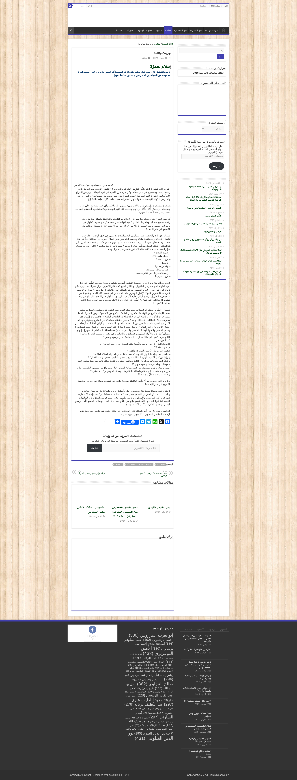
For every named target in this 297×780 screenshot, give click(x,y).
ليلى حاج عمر (140, 717)
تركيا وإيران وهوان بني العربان (91, 472)
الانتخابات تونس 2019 (154, 662)
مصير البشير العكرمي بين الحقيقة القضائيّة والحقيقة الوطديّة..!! (125, 512)
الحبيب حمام (157, 665)
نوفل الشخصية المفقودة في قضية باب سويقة (198, 727)
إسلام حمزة (161, 464)
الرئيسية (224, 30)
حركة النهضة (148, 670)
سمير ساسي (155, 680)
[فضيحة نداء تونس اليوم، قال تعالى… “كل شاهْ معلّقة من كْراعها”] (220, 639)
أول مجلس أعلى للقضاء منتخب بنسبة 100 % (197, 689)
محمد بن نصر (158, 721)
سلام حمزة (160, 66)
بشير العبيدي (144, 667)
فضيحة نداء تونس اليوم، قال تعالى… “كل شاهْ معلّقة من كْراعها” (197, 638)
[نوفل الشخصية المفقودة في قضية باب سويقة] (220, 729)
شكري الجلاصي (139, 680)
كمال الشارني (153, 714)
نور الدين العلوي (150, 733)
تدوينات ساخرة (180, 30)
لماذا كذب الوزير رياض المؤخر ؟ (200, 714)
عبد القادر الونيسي (155, 695)
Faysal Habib (114, 775)
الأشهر (223, 629)
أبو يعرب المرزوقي (151, 635)
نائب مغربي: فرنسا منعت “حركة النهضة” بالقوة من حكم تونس (198, 664)
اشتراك (95, 448)
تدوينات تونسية (211, 30)
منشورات (131, 30)
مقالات (168, 30)
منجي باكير (142, 725)
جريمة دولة (118, 464)
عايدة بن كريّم (144, 688)
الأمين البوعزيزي (157, 650)
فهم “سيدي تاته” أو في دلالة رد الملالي (153, 473)
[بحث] (70, 6)
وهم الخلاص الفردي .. (158, 507)
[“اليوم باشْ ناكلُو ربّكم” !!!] (220, 704)
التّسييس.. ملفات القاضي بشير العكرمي (91, 509)
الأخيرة (200, 629)
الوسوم (212, 629)
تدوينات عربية (196, 30)
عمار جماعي (146, 708)
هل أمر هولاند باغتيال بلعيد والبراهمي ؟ (197, 677)
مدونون (158, 30)
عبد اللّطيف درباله (143, 704)
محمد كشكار (157, 725)
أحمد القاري (156, 644)
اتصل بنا (203, 6)
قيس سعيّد (150, 713)
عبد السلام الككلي (135, 692)
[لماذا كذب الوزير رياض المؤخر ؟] (220, 717)
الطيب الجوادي (138, 665)
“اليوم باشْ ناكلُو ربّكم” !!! (197, 701)
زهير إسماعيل (159, 675)
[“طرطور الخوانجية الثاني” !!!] (220, 653)
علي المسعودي (164, 708)
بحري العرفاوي (164, 668)
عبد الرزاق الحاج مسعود (151, 690)
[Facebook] (92, 6)
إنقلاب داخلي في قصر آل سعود (199, 752)
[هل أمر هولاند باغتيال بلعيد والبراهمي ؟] (220, 679)
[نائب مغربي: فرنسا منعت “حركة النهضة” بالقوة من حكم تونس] (220, 665)
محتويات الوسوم (145, 30)
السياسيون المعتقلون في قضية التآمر (139, 464)
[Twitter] (88, 6)
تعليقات (189, 629)
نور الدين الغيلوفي (150, 735)
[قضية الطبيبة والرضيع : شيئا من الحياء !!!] (220, 742)
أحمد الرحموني (158, 640)
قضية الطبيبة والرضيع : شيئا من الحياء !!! (199, 739)
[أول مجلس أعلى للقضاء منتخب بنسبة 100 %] (220, 692)
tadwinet (86, 775)
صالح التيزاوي (155, 683)
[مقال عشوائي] (71, 30)
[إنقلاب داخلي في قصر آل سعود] (220, 755)
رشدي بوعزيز (133, 671)
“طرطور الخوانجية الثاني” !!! (197, 649)
